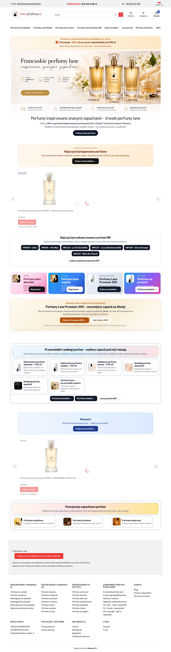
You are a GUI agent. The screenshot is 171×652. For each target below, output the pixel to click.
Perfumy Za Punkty (142, 596)
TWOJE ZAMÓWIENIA (20, 626)
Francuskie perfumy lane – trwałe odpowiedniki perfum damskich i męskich (114, 595)
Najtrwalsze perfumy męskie (22, 608)
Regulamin (76, 633)
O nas (105, 630)
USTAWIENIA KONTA (19, 630)
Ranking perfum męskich (20, 601)
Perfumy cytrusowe (80, 592)
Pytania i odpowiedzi (142, 593)
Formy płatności (48, 626)
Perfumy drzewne (79, 595)
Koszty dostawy (48, 630)
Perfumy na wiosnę (18, 595)
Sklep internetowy (84, 648)
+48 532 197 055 (132, 4)
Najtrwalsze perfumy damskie (22, 605)
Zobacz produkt (27, 222)
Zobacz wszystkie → (85, 428)
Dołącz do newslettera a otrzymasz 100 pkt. (39, 556)
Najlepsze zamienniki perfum (114, 601)
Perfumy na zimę (48, 611)
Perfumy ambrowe (79, 598)
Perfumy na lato (48, 605)
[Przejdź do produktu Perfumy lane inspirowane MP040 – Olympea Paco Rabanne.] (49, 189)
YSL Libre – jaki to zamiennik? (115, 605)
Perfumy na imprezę (49, 595)
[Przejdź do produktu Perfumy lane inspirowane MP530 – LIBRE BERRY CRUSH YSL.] (51, 457)
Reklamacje (77, 630)
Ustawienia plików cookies (21, 633)
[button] (121, 15)
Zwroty (75, 626)
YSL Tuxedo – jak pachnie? (114, 608)
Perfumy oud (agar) (80, 611)
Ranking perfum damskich (20, 598)
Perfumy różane (79, 608)
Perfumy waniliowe (80, 605)
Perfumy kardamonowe (81, 601)
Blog (136, 589)
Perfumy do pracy (48, 592)
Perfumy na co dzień (18, 592)
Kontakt (106, 626)
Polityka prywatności (81, 636)
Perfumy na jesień (48, 608)
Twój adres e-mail (19, 551)
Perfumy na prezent (49, 598)
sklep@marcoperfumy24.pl (29, 4)
